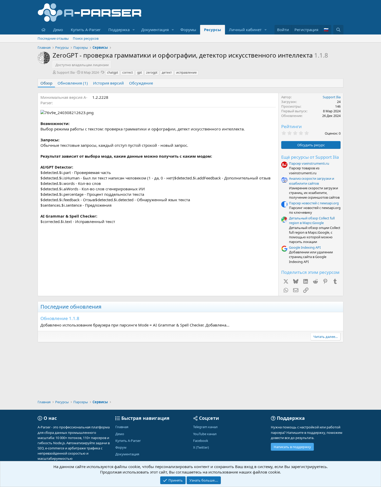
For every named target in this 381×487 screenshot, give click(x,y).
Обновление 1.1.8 (59, 318)
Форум (120, 447)
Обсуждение (141, 83)
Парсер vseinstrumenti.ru (309, 163)
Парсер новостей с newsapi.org (314, 203)
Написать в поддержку (292, 446)
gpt (139, 72)
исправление (186, 72)
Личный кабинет (245, 29)
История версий (108, 83)
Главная (121, 427)
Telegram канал (205, 427)
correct (127, 72)
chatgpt (112, 72)
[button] (133, 29)
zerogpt (151, 72)
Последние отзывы (53, 38)
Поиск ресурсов (85, 38)
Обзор (46, 83)
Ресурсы (212, 29)
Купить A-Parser (86, 29)
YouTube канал (205, 434)
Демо (58, 29)
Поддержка (119, 29)
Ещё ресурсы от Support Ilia (310, 157)
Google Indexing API (305, 247)
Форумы (188, 29)
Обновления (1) (73, 83)
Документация (155, 29)
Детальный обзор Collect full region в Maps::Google (312, 220)
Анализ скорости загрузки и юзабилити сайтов (311, 180)
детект (167, 72)
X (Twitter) (201, 447)
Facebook (200, 440)
